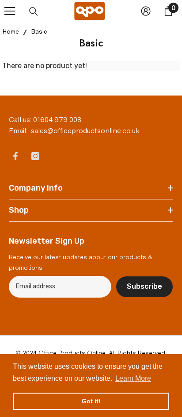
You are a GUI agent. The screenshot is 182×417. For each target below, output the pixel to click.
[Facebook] (15, 156)
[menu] (9, 11)
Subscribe (144, 286)
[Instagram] (35, 156)
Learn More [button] (133, 378)
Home (10, 31)
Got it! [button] (91, 401)
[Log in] (146, 11)
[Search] (33, 11)
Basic (39, 31)
